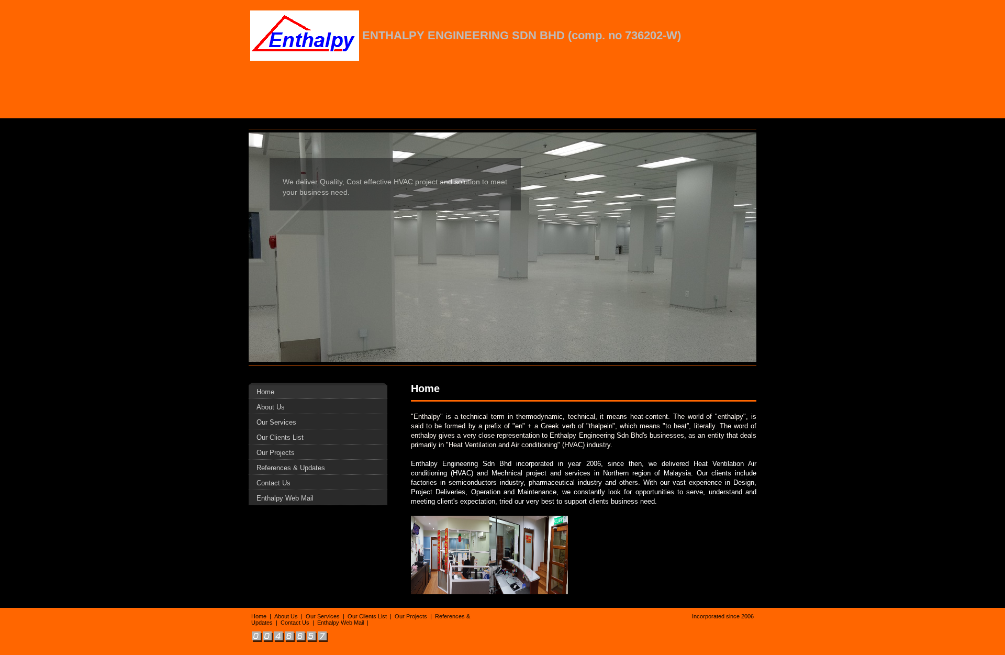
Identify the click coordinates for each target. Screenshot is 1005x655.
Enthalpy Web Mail (285, 498)
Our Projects (275, 453)
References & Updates (290, 468)
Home (265, 392)
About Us (270, 407)
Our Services (276, 422)
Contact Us (273, 483)
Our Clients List (280, 437)
